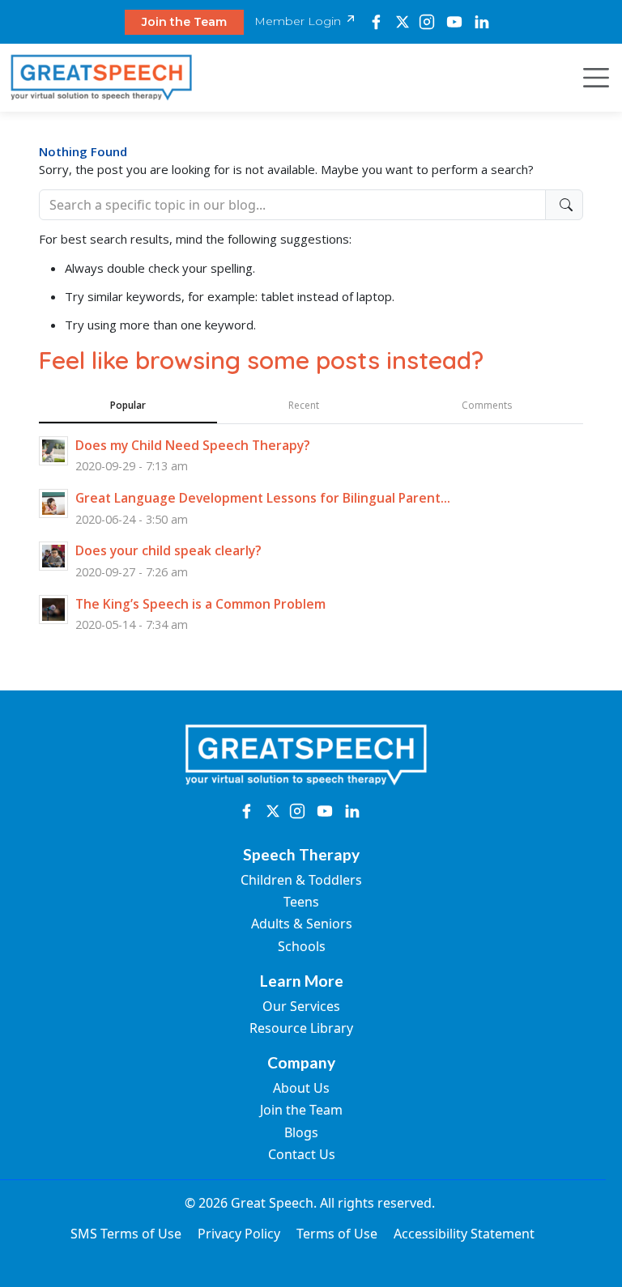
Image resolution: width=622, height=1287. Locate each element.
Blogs (301, 1132)
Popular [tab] (128, 405)
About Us (301, 1088)
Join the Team (184, 22)
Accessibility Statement (464, 1233)
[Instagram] (427, 22)
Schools (302, 946)
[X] (402, 22)
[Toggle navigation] (591, 77)
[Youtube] (454, 22)
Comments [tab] (487, 405)
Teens (301, 902)
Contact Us (301, 1154)
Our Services (301, 1006)
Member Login (299, 21)
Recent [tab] (303, 405)
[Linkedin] (482, 22)
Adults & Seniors (301, 923)
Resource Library (301, 1028)
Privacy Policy (239, 1233)
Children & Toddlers (301, 880)
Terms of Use (336, 1233)
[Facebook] (376, 22)
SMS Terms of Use (125, 1233)
